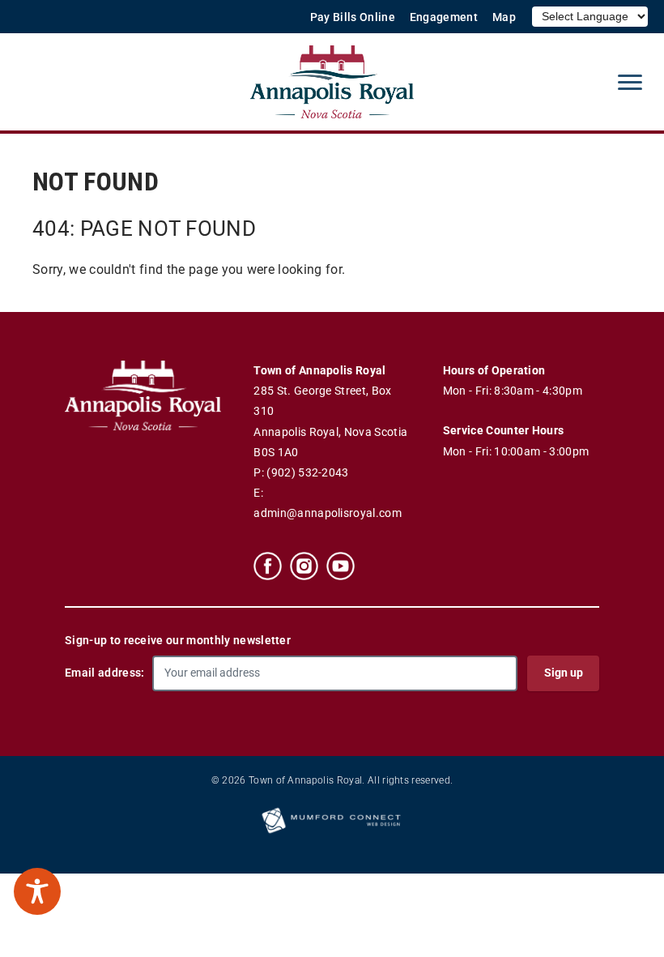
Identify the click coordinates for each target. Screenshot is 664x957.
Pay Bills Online (352, 17)
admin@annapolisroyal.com (327, 513)
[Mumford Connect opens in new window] (332, 832)
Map (504, 17)
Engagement (444, 17)
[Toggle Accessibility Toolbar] (37, 891)
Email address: (104, 672)
